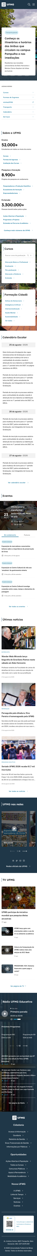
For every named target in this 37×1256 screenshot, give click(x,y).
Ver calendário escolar (16, 483)
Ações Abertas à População (17, 1161)
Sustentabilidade (11, 317)
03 (20, 73)
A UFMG (17, 1191)
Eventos (17, 1206)
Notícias (17, 1202)
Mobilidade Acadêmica (17, 1176)
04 (27, 73)
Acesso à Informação (17, 1132)
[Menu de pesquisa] (29, 4)
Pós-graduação (10, 270)
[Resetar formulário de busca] (31, 255)
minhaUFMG (8, 102)
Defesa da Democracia (13, 301)
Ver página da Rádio (17, 1103)
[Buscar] (28, 255)
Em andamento (10, 535)
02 (13, 73)
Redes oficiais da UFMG (16, 866)
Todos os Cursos (17, 1165)
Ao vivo (14, 1008)
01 (6, 73)
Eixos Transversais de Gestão (17, 1143)
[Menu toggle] (33, 4)
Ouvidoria (17, 1135)
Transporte (7, 107)
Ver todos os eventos (17, 606)
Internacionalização (12, 309)
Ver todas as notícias (17, 791)
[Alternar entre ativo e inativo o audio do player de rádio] (11, 1019)
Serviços (6, 117)
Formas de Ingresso (11, 97)
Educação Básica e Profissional (16, 262)
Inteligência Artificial (13, 305)
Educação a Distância (13, 274)
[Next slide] (24, 851)
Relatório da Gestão (17, 1139)
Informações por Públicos (17, 1147)
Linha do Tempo (17, 1194)
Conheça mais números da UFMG (17, 230)
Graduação (9, 266)
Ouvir (6, 1064)
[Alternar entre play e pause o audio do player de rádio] (5, 1014)
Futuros (27, 535)
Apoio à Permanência (17, 1172)
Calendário (7, 112)
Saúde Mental (10, 313)
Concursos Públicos (17, 1169)
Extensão (8, 278)
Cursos (5, 93)
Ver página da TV (17, 986)
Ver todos (8, 321)
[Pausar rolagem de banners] (33, 73)
